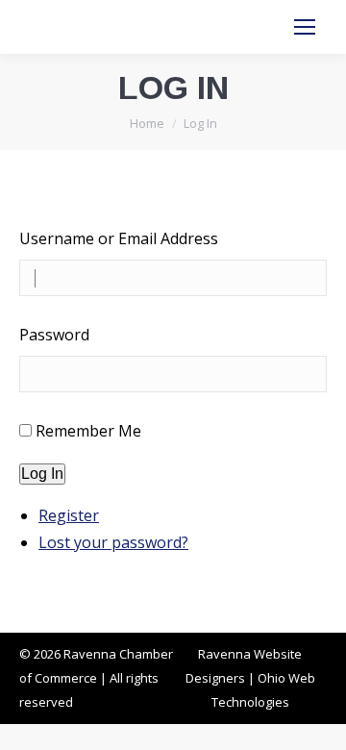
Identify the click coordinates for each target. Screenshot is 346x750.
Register (68, 515)
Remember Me (88, 430)
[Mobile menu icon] (304, 26)
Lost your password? (113, 542)
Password (54, 334)
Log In (42, 473)
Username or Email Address (118, 238)
